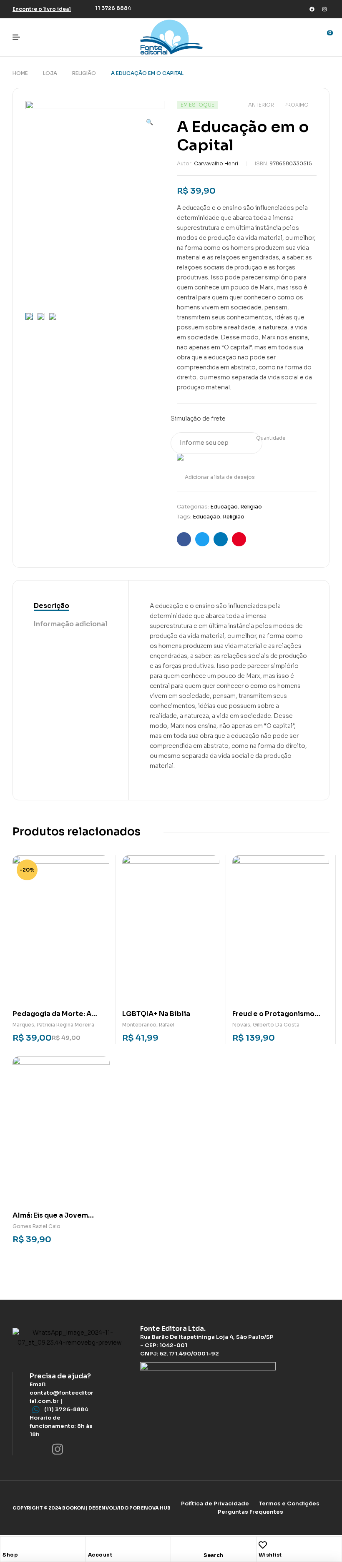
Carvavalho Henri (216, 163)
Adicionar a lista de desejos (220, 477)
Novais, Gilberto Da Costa (265, 1024)
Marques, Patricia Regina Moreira (53, 1024)
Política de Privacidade (215, 1503)
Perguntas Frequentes (250, 1511)
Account (100, 1555)
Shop (10, 1555)
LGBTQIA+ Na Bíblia (156, 1013)
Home (20, 73)
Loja (50, 73)
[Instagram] (324, 9)
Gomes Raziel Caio (36, 1226)
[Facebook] (312, 9)
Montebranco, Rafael (148, 1024)
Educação (224, 506)
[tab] (71, 606)
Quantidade (271, 438)
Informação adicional (71, 624)
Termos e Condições (289, 1503)
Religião (84, 73)
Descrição (51, 605)
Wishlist (270, 1555)
